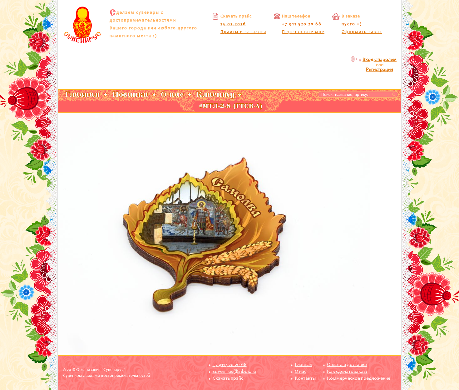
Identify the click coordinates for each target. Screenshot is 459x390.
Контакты (305, 378)
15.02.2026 (233, 24)
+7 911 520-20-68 (230, 364)
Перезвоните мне (303, 32)
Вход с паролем (380, 59)
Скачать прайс (228, 378)
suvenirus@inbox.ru (234, 371)
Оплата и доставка (347, 364)
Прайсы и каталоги (243, 32)
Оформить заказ (362, 32)
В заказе (351, 16)
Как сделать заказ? (347, 371)
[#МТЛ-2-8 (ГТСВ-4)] (214, 352)
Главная (303, 364)
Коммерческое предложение (358, 378)
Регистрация (379, 69)
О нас (300, 371)
